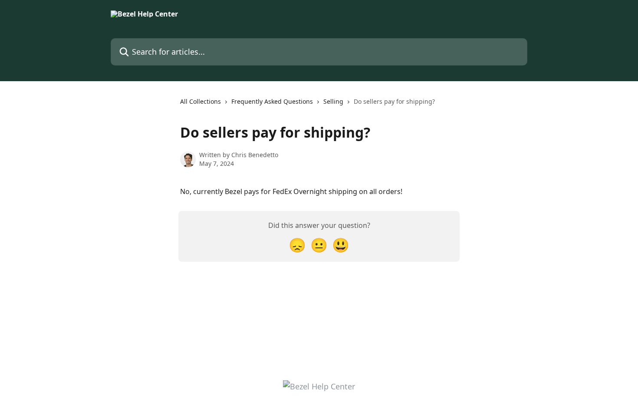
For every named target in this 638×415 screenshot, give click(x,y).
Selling (333, 101)
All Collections (200, 101)
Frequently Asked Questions (272, 101)
